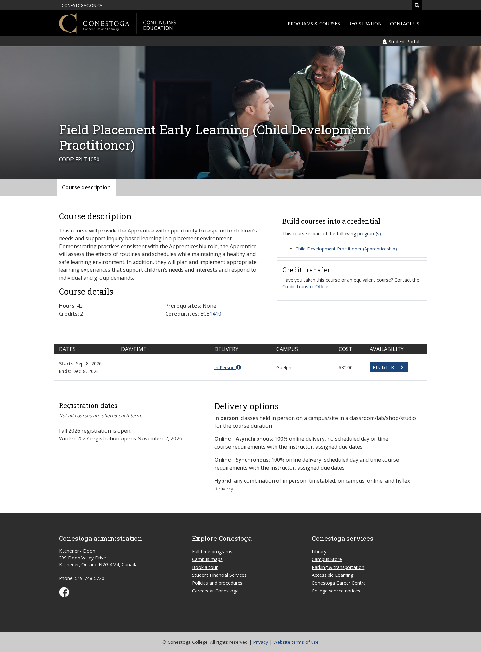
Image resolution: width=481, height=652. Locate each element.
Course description (86, 187)
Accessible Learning (332, 575)
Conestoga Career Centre (339, 583)
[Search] (417, 5)
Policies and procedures (217, 583)
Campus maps (207, 559)
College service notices (336, 591)
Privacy (260, 642)
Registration (365, 23)
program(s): (369, 234)
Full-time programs (212, 551)
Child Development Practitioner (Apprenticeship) (346, 249)
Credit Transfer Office (305, 286)
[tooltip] (227, 367)
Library (319, 551)
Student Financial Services (219, 575)
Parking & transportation (338, 567)
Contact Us (404, 23)
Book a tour (205, 567)
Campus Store (327, 559)
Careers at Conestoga (215, 591)
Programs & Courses (314, 23)
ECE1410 (210, 313)
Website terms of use (296, 642)
